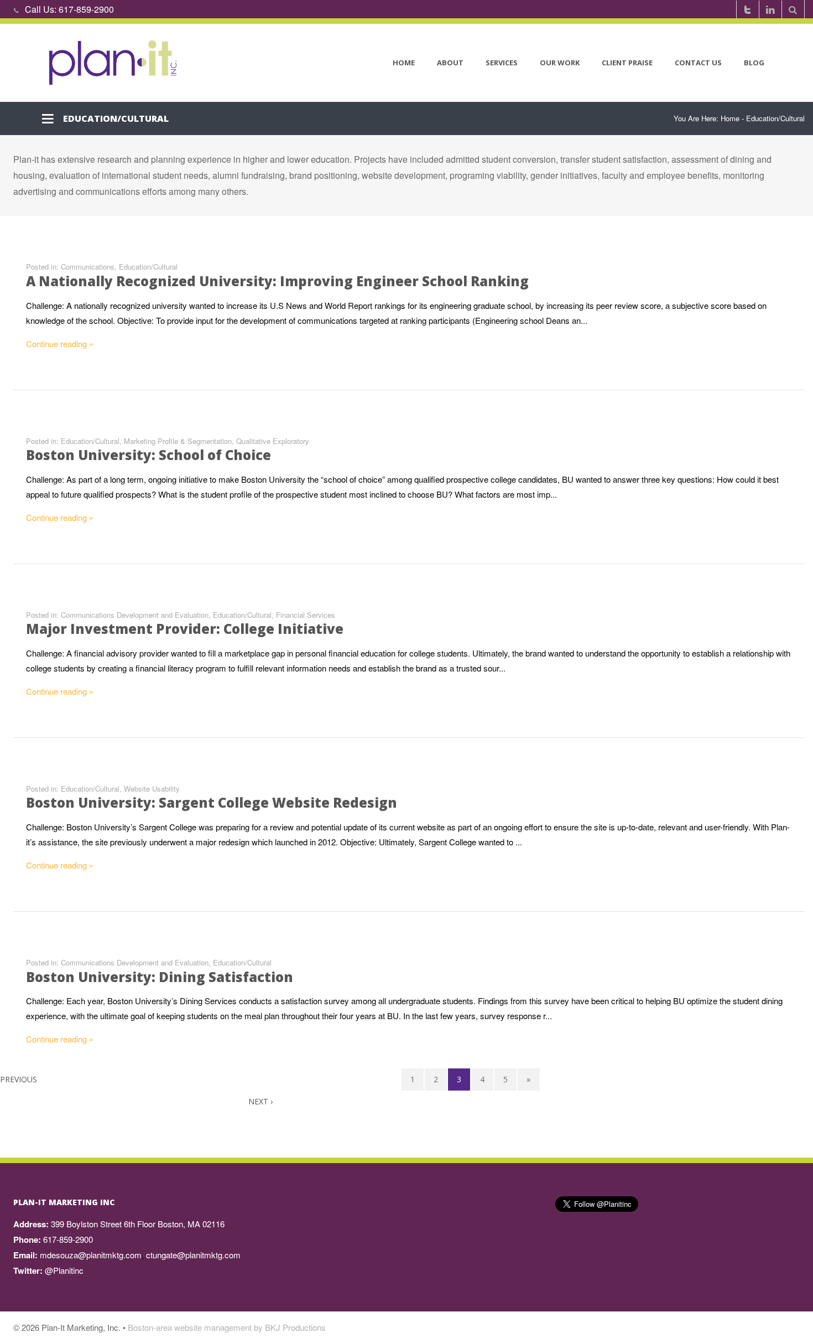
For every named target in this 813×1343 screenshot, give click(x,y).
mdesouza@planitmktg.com (91, 1255)
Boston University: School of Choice (148, 455)
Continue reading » (59, 343)
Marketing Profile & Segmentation (178, 441)
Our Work (560, 63)
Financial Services (305, 614)
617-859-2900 (86, 9)
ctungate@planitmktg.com (193, 1255)
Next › (260, 1101)
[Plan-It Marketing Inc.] (113, 62)
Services (502, 63)
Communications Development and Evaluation (135, 614)
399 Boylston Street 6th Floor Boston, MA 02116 (138, 1224)
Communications (87, 266)
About (450, 63)
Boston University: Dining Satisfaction (159, 977)
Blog (754, 63)
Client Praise (627, 63)
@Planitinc (64, 1270)
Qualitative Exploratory (272, 441)
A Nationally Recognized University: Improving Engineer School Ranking (277, 281)
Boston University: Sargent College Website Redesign (211, 802)
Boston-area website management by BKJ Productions (227, 1327)
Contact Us (698, 63)
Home (404, 63)
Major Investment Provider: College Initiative (184, 628)
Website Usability (152, 788)
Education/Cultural (148, 266)
